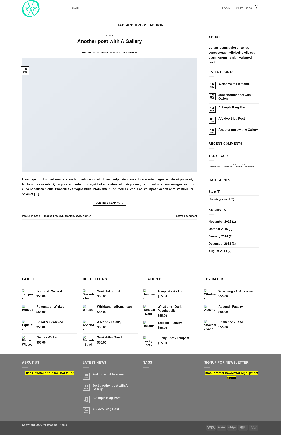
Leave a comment (186, 215)
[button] (226, 8)
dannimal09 (130, 52)
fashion (69, 215)
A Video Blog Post (231, 118)
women (87, 215)
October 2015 (218, 229)
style (78, 215)
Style (109, 35)
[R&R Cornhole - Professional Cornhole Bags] (41, 8)
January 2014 (218, 236)
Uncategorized (219, 199)
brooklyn (58, 215)
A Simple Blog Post (232, 107)
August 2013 (218, 251)
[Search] (67, 8)
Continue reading (109, 202)
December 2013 (220, 243)
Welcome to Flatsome (234, 83)
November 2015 (220, 221)
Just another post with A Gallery (235, 96)
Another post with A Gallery (109, 41)
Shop (75, 8)
